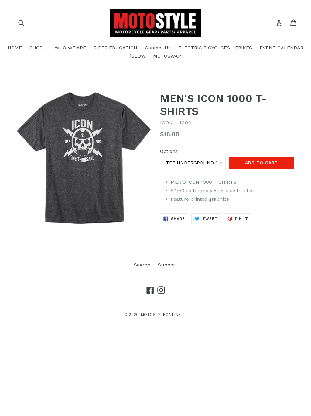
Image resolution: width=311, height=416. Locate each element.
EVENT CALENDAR (281, 48)
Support (167, 265)
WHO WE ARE (70, 48)
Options (169, 151)
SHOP (39, 47)
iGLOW (137, 56)
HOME (15, 48)
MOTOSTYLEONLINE (161, 314)
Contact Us (158, 48)
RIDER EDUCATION (115, 48)
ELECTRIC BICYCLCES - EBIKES (215, 48)
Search (142, 265)
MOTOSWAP (167, 56)
